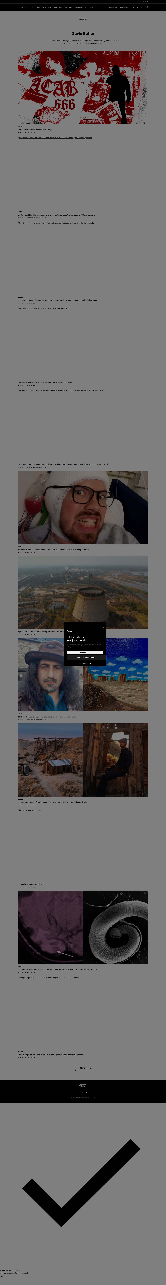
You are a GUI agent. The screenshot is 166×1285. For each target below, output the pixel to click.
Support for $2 (85, 652)
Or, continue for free (85, 663)
